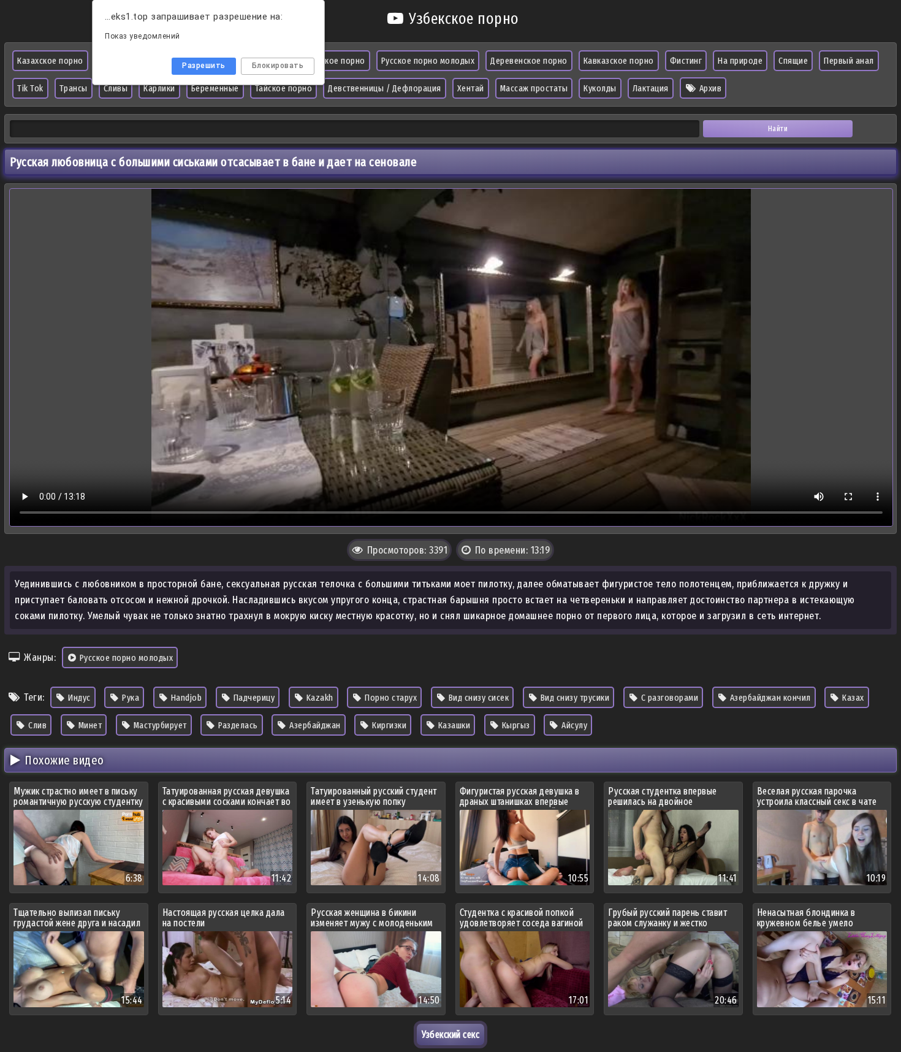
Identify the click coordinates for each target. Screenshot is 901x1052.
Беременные (215, 88)
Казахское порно (50, 60)
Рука (130, 697)
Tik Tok (30, 88)
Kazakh (318, 697)
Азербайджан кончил (769, 697)
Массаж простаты (534, 88)
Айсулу (574, 725)
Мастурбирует (159, 725)
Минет (89, 725)
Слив (36, 725)
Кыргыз (515, 725)
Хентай (470, 88)
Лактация (651, 88)
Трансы (73, 88)
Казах (852, 697)
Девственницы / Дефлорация (384, 88)
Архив (709, 88)
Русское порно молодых (428, 60)
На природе (740, 60)
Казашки (453, 725)
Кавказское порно (619, 60)
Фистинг (686, 60)
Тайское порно (284, 88)
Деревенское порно (529, 60)
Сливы (116, 88)
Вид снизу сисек (477, 697)
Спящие (793, 60)
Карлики (159, 88)
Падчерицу (253, 697)
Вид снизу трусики (573, 697)
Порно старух (390, 697)
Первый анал (849, 60)
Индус (78, 697)
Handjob (185, 697)
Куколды (600, 88)
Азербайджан (314, 725)
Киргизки (388, 725)
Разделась (237, 725)
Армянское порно (331, 60)
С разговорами (668, 697)
